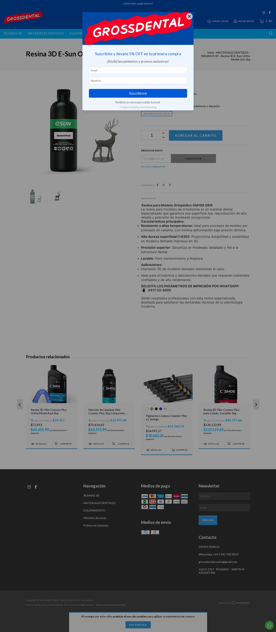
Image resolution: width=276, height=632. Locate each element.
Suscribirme (138, 93)
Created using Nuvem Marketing (138, 107)
